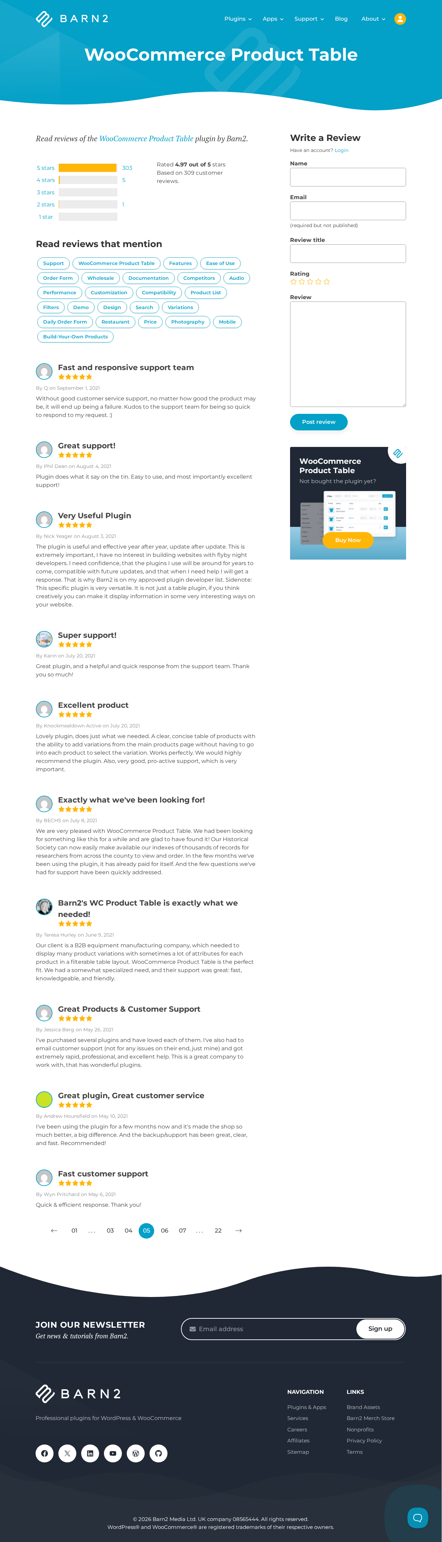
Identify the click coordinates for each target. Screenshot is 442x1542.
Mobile (227, 322)
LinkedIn (90, 1453)
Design (112, 307)
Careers (297, 1429)
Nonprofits (360, 1429)
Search (144, 307)
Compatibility (159, 292)
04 (128, 1230)
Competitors (199, 278)
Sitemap (298, 1452)
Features (180, 263)
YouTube (113, 1453)
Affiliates (298, 1440)
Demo (81, 307)
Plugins (235, 19)
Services (297, 1418)
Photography (187, 322)
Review (300, 297)
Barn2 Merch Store (371, 1418)
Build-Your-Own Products (75, 337)
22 (218, 1230)
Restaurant (115, 322)
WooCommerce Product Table (146, 138)
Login (341, 150)
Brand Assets (363, 1407)
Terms (355, 1452)
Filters (51, 307)
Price (150, 322)
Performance (59, 292)
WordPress (136, 1453)
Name (298, 163)
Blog (341, 19)
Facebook (45, 1453)
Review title (307, 240)
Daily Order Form (65, 322)
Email (298, 197)
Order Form (58, 278)
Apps (270, 19)
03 (110, 1230)
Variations (180, 307)
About (370, 19)
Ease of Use (220, 263)
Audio (236, 278)
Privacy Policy (364, 1440)
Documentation (148, 278)
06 (164, 1230)
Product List (206, 292)
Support (306, 19)
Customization (109, 292)
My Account (400, 19)
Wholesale (100, 278)
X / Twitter (67, 1453)
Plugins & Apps (306, 1407)
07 (182, 1230)
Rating (299, 273)
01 (74, 1230)
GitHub (158, 1453)
